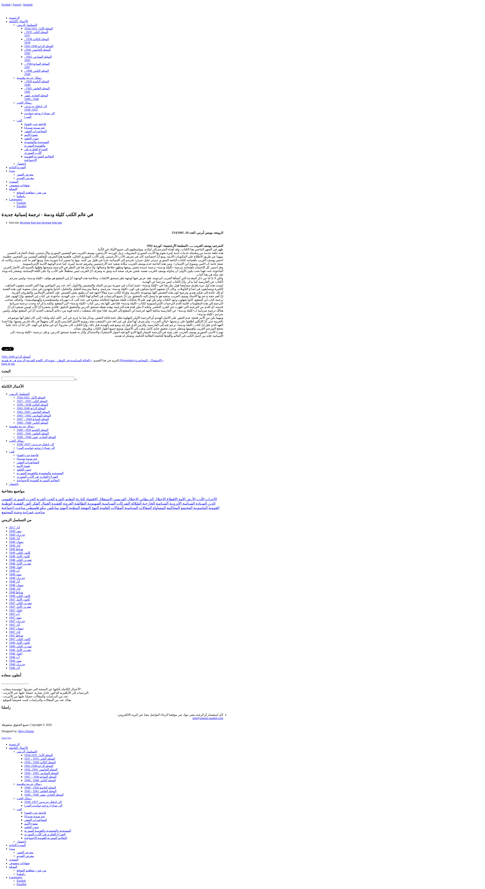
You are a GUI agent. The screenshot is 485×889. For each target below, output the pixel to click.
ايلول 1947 (15, 610)
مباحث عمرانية (33, 512)
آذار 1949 (14, 545)
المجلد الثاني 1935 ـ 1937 (32, 401)
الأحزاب (210, 499)
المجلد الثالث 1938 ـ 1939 (32, 404)
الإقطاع (172, 499)
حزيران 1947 (17, 621)
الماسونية (200, 508)
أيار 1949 (14, 538)
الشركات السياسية (115, 503)
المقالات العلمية (111, 508)
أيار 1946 (14, 668)
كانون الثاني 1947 (20, 639)
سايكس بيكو (49, 508)
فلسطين (32, 508)
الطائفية (79, 503)
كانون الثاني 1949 (20, 552)
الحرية (41, 499)
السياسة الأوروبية (181, 503)
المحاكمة (173, 508)
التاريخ (80, 499)
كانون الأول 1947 (19, 599)
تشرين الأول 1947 (20, 606)
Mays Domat (26, 731)
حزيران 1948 (17, 578)
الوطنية (74, 508)
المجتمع (186, 508)
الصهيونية (93, 503)
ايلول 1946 (15, 653)
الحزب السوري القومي (19, 499)
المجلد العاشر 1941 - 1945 (33, 433)
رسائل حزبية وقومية (21, 426)
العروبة (67, 503)
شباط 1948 (16, 592)
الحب (50, 499)
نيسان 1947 (16, 628)
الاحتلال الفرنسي (125, 499)
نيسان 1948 (16, 585)
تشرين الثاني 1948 (20, 560)
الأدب (200, 499)
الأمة (181, 499)
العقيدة (56, 503)
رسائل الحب (16, 440)
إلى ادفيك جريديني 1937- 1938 (35, 444)
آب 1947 (14, 614)
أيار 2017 (14, 527)
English (6, 4)
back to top (8, 363)
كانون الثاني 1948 (20, 596)
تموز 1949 (15, 531)
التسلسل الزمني (19, 394)
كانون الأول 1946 (19, 642)
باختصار (14, 484)
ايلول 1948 (15, 567)
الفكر (35, 503)
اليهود (63, 508)
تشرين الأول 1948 (20, 563)
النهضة (85, 508)
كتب (12, 451)
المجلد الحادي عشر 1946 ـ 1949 (36, 437)
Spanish (28, 4)
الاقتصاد (91, 499)
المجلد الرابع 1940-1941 (16, 356)
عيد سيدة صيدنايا (27, 458)
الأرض (190, 499)
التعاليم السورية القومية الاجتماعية (38, 480)
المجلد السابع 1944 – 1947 (33, 419)
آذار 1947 (14, 632)
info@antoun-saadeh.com (207, 718)
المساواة (159, 508)
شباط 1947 (16, 635)
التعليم (69, 499)
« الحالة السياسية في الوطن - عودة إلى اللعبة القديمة (59, 360)
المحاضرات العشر (28, 462)
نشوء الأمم (23, 466)
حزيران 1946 (17, 664)
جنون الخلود (24, 469)
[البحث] (75, 379)
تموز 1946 (15, 660)
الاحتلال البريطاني (152, 499)
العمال (45, 503)
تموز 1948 (15, 574)
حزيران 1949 (17, 534)
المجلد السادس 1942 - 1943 (34, 415)
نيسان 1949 (16, 542)
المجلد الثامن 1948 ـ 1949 (32, 422)
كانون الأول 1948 (19, 556)
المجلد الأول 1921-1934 (31, 397)
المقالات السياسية (138, 508)
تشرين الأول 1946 (20, 650)
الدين (211, 503)
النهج (95, 508)
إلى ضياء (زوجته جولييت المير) (36, 448)
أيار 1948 (14, 581)
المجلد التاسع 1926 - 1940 (32, 430)
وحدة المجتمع (12, 512)
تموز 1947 (15, 617)
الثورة (59, 499)
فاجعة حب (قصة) (27, 455)
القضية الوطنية (12, 503)
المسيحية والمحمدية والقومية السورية (40, 473)
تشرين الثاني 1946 (20, 646)
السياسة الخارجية (155, 503)
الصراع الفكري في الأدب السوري (37, 476)
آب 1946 (14, 657)
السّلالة (136, 503)
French (17, 4)
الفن (27, 503)
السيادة (201, 503)
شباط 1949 (16, 549)
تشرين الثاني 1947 (20, 603)
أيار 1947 (14, 624)
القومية (213, 508)
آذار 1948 (14, 588)
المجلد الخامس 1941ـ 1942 (33, 412)
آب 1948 (14, 570)
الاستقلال (105, 499)
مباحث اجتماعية (13, 508)
